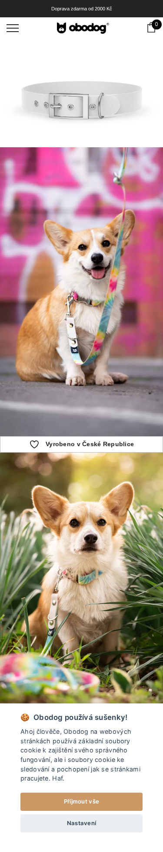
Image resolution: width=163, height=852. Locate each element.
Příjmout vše (81, 801)
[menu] (13, 28)
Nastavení (81, 823)
